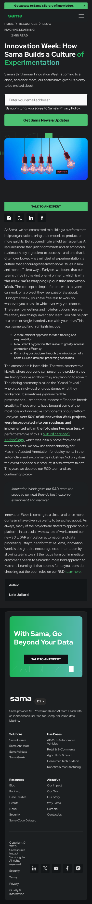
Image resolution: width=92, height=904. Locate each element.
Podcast (14, 791)
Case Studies (17, 797)
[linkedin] (34, 868)
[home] (18, 16)
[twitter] (45, 868)
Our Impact (54, 785)
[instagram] (78, 868)
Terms (13, 877)
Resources (16, 780)
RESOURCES (28, 24)
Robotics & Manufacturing (64, 767)
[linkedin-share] (30, 217)
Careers (52, 809)
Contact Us (54, 815)
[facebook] (67, 868)
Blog (12, 785)
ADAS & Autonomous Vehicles (61, 742)
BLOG (46, 24)
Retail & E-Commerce (61, 749)
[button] (81, 16)
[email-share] (8, 217)
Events (13, 803)
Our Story (53, 797)
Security (14, 815)
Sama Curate (17, 740)
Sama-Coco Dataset (22, 820)
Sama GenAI (17, 757)
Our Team (53, 791)
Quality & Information (16, 892)
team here (73, 571)
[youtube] (56, 868)
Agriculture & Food (59, 755)
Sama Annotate (19, 746)
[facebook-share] (42, 217)
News (12, 809)
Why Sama (54, 803)
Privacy (14, 884)
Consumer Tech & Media (63, 761)
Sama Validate (18, 752)
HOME (9, 24)
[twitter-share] (19, 217)
